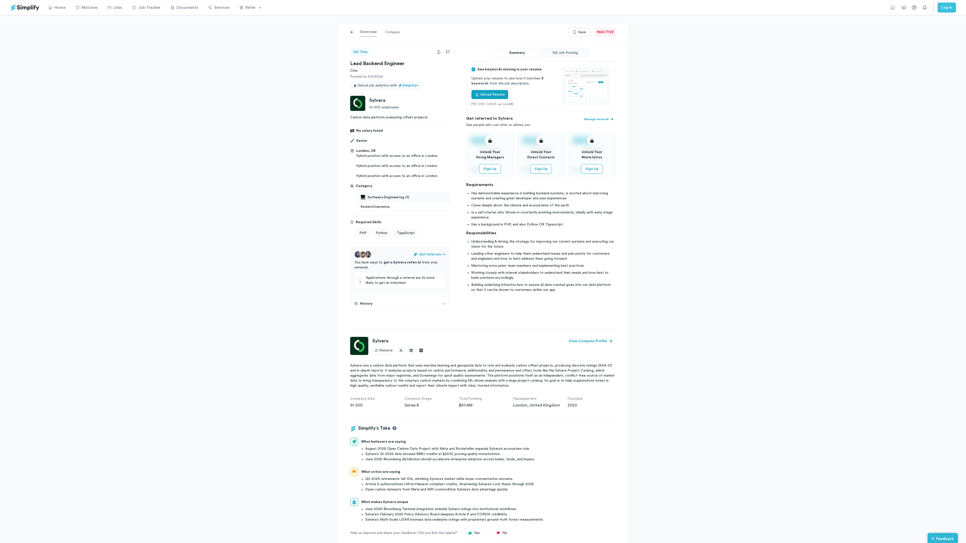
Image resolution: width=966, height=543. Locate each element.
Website (386, 350)
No (504, 533)
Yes (477, 533)
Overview (368, 32)
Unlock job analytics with (388, 85)
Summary (517, 53)
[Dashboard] (25, 8)
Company (392, 32)
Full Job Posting (565, 53)
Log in (947, 7)
